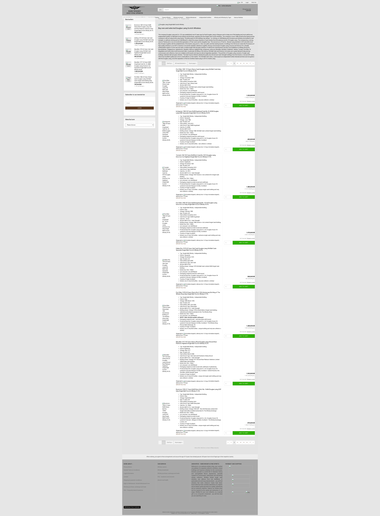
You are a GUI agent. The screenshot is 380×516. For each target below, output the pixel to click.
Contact (126, 476)
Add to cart (243, 105)
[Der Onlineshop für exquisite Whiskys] (139, 9)
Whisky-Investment (163, 470)
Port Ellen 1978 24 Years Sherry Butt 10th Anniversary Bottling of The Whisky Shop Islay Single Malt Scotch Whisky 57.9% (198, 293)
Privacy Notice (128, 467)
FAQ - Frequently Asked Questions (133, 490)
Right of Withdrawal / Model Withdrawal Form (137, 483)
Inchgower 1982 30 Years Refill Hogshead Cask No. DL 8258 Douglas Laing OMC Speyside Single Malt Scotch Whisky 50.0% (197, 112)
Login (247, 2)
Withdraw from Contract (132, 507)
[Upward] (375, 513)
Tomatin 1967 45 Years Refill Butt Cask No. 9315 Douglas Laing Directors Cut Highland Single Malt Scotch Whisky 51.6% (196, 156)
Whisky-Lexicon (162, 467)
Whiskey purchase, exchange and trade (135, 487)
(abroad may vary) (181, 106)
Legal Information (129, 473)
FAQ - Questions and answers (166, 476)
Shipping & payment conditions (133, 480)
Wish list (254, 2)
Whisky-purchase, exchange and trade (168, 473)
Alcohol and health (163, 480)
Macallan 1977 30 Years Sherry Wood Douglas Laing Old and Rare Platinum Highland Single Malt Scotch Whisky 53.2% (196, 342)
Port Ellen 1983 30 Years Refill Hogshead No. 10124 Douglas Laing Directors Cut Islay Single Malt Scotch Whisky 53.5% (196, 203)
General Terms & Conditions (132, 470)
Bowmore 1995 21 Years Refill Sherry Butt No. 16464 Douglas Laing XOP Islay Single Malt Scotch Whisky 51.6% (198, 390)
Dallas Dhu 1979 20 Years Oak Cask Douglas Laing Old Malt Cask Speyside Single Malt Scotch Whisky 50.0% (196, 249)
